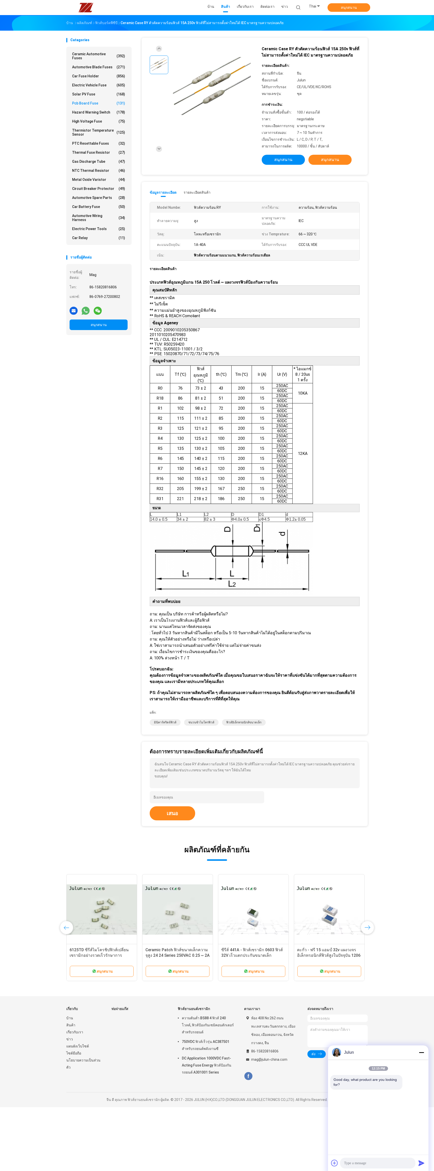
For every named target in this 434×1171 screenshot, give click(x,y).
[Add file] (334, 1162)
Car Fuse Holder (98, 76)
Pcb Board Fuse (98, 103)
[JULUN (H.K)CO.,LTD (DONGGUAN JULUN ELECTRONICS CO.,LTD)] (86, 8)
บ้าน (69, 1018)
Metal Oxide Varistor (98, 180)
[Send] (421, 1162)
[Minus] (421, 1052)
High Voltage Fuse (98, 121)
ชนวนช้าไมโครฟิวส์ (201, 722)
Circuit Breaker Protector (98, 189)
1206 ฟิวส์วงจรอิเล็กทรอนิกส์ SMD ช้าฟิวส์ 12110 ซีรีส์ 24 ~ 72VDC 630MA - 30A (327, 955)
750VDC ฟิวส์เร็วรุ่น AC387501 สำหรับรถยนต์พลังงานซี (205, 1045)
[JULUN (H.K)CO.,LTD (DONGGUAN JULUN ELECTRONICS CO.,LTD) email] (74, 310)
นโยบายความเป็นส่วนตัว (83, 1063)
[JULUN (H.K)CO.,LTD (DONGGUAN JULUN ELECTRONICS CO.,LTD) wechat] (98, 310)
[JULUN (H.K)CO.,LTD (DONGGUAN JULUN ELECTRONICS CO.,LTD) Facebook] (248, 1076)
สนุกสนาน (349, 8)
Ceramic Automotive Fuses (98, 56)
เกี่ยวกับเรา (74, 1032)
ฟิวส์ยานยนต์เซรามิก (194, 1009)
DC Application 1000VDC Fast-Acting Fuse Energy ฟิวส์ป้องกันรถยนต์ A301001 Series (206, 1065)
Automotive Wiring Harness (98, 218)
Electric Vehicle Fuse (98, 85)
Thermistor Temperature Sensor (98, 132)
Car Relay (98, 238)
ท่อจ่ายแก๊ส (120, 1009)
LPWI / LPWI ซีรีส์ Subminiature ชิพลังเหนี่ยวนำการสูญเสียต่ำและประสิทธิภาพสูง (101, 955)
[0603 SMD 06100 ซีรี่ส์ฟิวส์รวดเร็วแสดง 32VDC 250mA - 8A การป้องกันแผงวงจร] (177, 909)
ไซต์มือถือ (73, 1053)
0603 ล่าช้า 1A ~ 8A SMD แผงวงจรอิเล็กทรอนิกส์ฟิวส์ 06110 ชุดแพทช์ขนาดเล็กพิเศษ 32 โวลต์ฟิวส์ (252, 955)
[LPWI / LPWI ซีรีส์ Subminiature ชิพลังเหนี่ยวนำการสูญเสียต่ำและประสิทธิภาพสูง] (102, 909)
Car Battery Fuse (98, 207)
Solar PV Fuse (98, 94)
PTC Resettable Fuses (98, 143)
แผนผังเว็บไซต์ (77, 1046)
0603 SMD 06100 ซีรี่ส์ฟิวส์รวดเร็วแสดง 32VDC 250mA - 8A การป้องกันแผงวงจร (175, 955)
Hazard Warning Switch (98, 112)
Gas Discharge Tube (98, 161)
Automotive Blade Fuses (98, 67)
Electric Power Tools (98, 229)
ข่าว (69, 1039)
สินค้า (70, 1025)
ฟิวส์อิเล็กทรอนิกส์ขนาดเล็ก (243, 722)
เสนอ (172, 813)
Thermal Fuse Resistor (98, 152)
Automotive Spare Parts (98, 198)
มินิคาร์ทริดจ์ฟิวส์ (165, 722)
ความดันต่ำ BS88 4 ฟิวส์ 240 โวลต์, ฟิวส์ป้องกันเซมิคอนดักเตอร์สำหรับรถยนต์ (208, 1025)
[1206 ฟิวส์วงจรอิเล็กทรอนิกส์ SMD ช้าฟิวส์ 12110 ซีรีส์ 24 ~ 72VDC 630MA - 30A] (329, 909)
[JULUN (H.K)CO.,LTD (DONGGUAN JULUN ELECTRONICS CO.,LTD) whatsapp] (86, 310)
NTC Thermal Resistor (98, 171)
